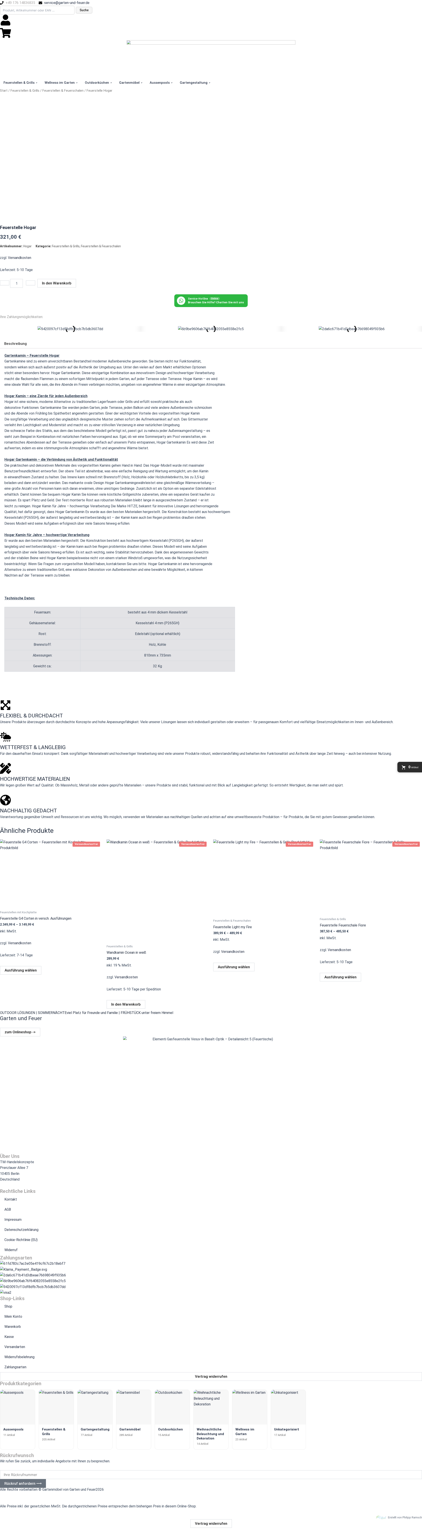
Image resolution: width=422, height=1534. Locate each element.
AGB (7, 1209)
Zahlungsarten (15, 1367)
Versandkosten (19, 258)
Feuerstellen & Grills (25, 91)
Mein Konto (13, 1316)
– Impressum (10, 1494)
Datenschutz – (35, 1494)
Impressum (13, 1219)
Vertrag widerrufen (211, 1523)
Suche (84, 10)
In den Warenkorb (56, 283)
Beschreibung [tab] (15, 344)
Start (3, 91)
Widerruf (11, 1250)
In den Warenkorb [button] (126, 1004)
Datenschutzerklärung (21, 1230)
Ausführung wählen (21, 970)
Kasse (9, 1337)
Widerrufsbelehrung (19, 1357)
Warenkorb (12, 1327)
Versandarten (14, 1347)
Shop (8, 1306)
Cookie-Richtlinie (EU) (21, 1240)
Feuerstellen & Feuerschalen (63, 91)
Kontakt (10, 1199)
